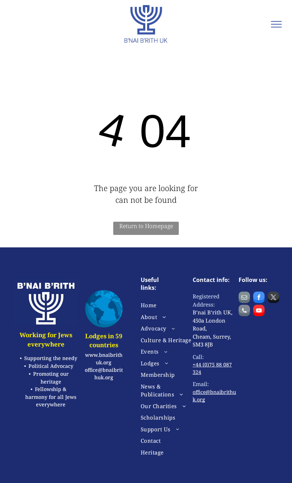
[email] (244, 298)
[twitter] (273, 298)
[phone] (244, 311)
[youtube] (259, 311)
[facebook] (259, 298)
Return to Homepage (146, 226)
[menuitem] (166, 305)
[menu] (276, 24)
